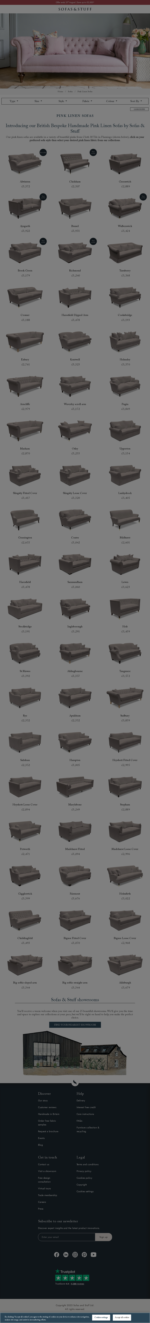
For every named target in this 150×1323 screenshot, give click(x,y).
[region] (75, 1318)
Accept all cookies (122, 1317)
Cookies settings (101, 1317)
